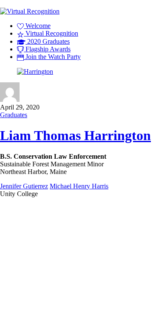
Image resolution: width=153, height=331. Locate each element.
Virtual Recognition (51, 33)
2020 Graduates (48, 41)
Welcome (37, 25)
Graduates (13, 114)
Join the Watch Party (52, 56)
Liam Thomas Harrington (75, 135)
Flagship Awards (47, 49)
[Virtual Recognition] (30, 11)
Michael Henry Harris (79, 186)
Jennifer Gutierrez (24, 186)
